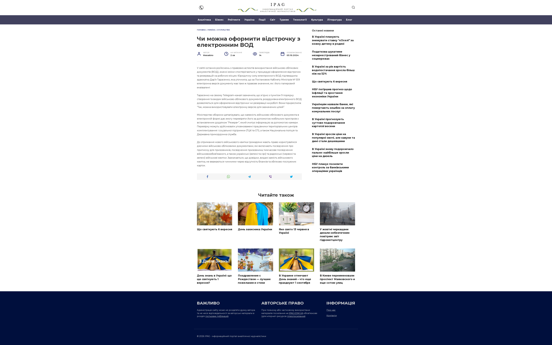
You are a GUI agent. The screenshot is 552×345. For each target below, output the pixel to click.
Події (262, 19)
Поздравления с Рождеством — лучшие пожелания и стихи (254, 279)
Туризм (284, 19)
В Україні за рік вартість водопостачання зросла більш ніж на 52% (333, 70)
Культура (317, 19)
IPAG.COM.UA (296, 313)
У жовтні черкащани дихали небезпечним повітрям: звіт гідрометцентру (334, 234)
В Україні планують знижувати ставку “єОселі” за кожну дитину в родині (333, 40)
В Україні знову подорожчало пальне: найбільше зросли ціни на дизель (333, 153)
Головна (201, 30)
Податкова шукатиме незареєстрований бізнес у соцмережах (331, 55)
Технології (300, 19)
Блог (349, 19)
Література (334, 19)
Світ (272, 19)
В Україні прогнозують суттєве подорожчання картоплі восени (328, 123)
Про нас (331, 310)
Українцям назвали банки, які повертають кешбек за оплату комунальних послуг (333, 108)
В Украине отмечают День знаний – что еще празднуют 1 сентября (295, 279)
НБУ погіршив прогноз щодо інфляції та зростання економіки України (332, 93)
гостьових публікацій (216, 316)
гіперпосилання (296, 316)
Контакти (331, 315)
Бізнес (219, 19)
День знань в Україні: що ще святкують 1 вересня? (214, 279)
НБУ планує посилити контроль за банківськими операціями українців (330, 167)
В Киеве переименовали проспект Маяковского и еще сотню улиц (337, 279)
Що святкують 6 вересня (329, 81)
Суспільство (223, 30)
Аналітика (204, 19)
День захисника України (255, 229)
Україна (249, 19)
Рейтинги (234, 19)
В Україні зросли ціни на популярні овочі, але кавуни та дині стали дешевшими (333, 138)
